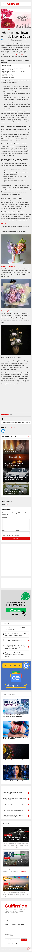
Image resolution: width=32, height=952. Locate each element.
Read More (21, 847)
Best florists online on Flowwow (9, 75)
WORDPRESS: (5, 504)
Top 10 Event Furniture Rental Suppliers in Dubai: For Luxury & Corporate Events (13, 491)
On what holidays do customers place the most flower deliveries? (14, 72)
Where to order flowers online (9, 74)
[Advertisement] (16, 399)
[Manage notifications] (28, 948)
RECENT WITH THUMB (9, 694)
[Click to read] (16, 447)
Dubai (6, 884)
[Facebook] (5, 944)
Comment (5, 517)
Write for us (21, 924)
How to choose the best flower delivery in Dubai (13, 68)
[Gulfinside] (12, 5)
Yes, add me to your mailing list (11, 535)
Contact (14, 924)
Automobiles (8, 835)
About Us (7, 924)
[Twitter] (12, 944)
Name (4, 530)
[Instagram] (8, 944)
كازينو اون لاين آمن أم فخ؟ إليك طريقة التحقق (13, 759)
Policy (6, 927)
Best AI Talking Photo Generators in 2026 (13, 780)
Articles (7, 857)
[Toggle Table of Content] (27, 66)
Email (18, 530)
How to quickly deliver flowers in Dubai (11, 69)
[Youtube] (16, 944)
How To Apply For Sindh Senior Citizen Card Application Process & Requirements (15, 862)
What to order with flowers (8, 77)
